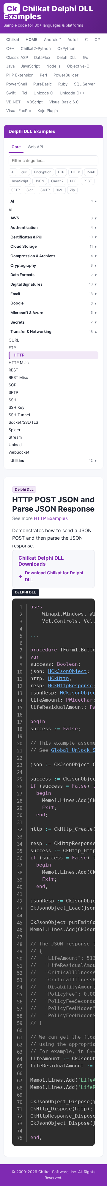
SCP (12, 384)
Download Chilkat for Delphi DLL (54, 576)
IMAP (91, 172)
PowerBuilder (66, 75)
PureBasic (42, 84)
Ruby (62, 84)
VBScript (35, 102)
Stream (15, 437)
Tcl (24, 93)
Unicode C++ (72, 93)
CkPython (66, 48)
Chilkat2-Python (36, 48)
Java (10, 66)
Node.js (53, 66)
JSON (39, 181)
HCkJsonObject (67, 671)
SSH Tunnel (19, 414)
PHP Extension (20, 75)
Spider (15, 429)
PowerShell (16, 84)
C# (97, 39)
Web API (35, 146)
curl (24, 172)
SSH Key (16, 407)
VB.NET (13, 102)
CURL (14, 340)
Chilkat (12, 39)
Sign (30, 190)
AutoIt (73, 39)
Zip (72, 190)
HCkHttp (58, 678)
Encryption (42, 172)
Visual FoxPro (18, 110)
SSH (12, 399)
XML (59, 190)
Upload (15, 444)
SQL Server (84, 84)
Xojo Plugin (47, 110)
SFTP (15, 190)
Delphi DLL (66, 57)
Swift (11, 93)
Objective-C (78, 66)
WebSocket (19, 452)
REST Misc (18, 377)
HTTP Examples (51, 518)
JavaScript (30, 66)
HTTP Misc (19, 362)
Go (85, 57)
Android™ (52, 39)
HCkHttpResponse (70, 685)
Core (16, 146)
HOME (31, 39)
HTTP (75, 172)
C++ (10, 48)
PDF (73, 181)
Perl (43, 75)
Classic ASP (17, 57)
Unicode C (43, 93)
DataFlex (42, 57)
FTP (61, 172)
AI (13, 172)
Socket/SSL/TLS (23, 422)
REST (88, 181)
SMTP (45, 190)
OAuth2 (57, 181)
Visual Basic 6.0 (63, 102)
